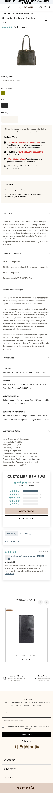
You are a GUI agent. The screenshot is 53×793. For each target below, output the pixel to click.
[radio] (4, 93)
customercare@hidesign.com (32, 459)
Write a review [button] (26, 511)
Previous (40, 602)
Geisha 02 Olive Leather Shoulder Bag (20, 13)
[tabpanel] (26, 52)
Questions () (25, 534)
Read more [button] (9, 574)
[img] (11, 552)
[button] (7, 27)
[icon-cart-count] (45, 7)
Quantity (4, 113)
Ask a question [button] (26, 518)
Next (47, 602)
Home (4, 13)
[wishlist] (40, 7)
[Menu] (4, 7)
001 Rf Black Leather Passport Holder (29, 655)
